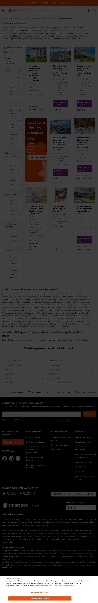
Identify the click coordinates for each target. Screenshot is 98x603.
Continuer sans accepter (13, 578)
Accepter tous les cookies (39, 598)
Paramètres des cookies (39, 592)
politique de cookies (41, 586)
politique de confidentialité (64, 586)
